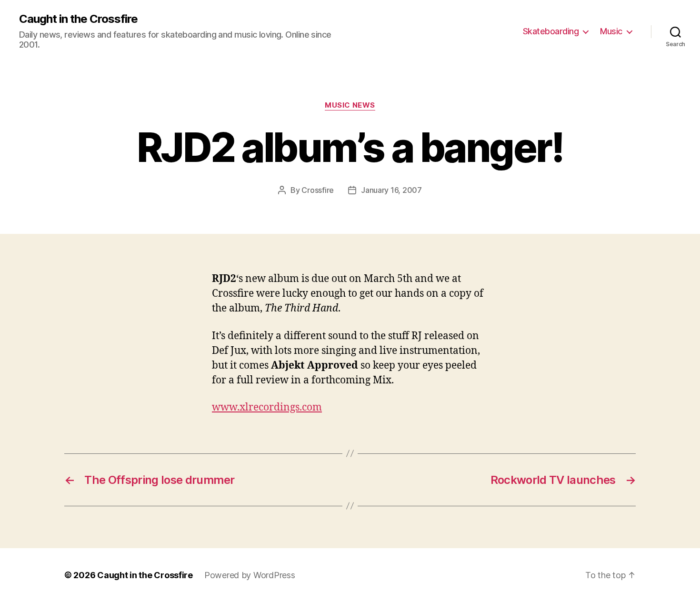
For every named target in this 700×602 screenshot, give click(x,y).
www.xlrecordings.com (267, 407)
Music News (350, 105)
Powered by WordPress (249, 575)
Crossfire (317, 190)
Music (611, 31)
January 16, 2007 (391, 190)
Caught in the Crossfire (78, 19)
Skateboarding (551, 31)
